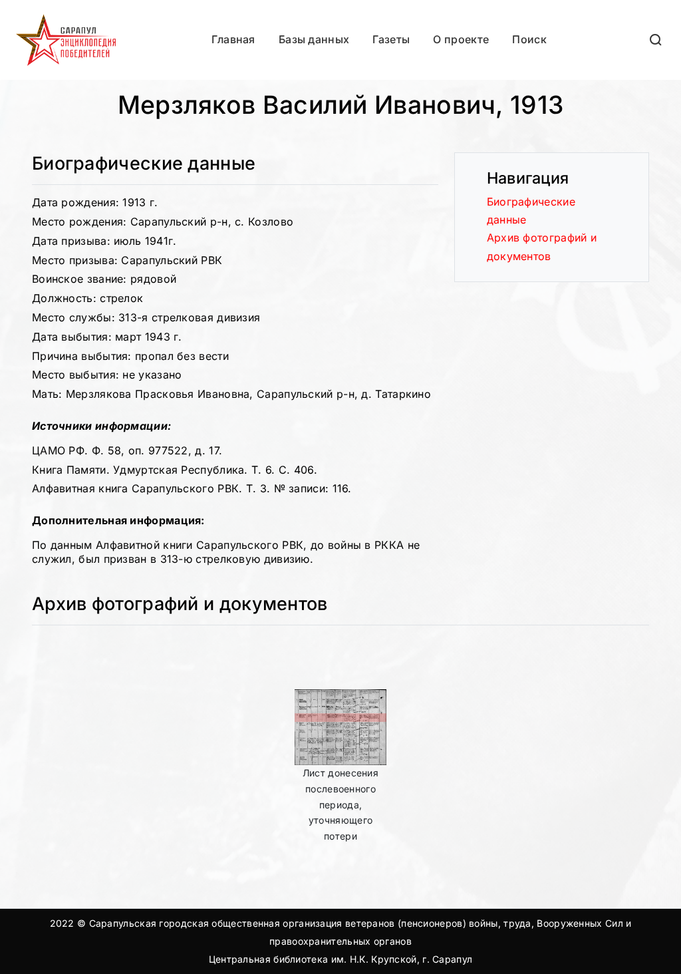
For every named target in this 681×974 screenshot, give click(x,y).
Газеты (391, 39)
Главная (233, 39)
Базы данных (314, 39)
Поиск (529, 39)
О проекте (461, 39)
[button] (656, 40)
